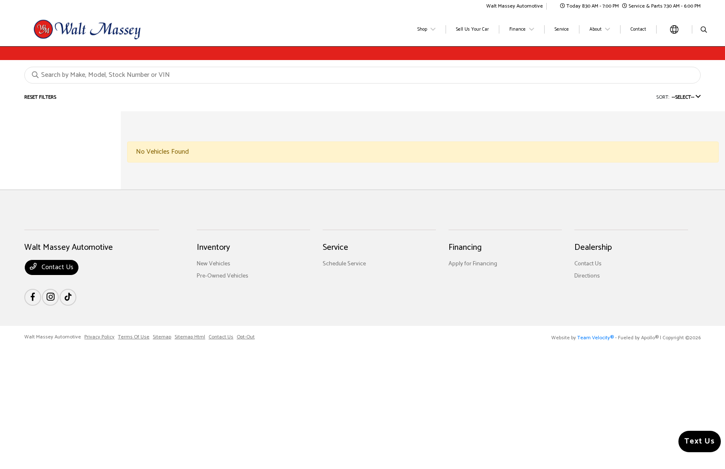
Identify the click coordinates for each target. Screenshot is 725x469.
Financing (465, 247)
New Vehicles (213, 264)
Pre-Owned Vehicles (222, 276)
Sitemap (162, 337)
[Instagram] (50, 297)
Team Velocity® (595, 338)
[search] (704, 31)
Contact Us (56, 267)
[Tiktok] (68, 297)
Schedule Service (344, 264)
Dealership (593, 247)
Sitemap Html (190, 337)
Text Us (699, 441)
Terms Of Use (133, 337)
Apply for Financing (473, 264)
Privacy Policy (99, 337)
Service (335, 247)
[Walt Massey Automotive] (96, 29)
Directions (587, 276)
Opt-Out (246, 337)
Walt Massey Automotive (52, 337)
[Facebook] (32, 297)
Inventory (213, 247)
